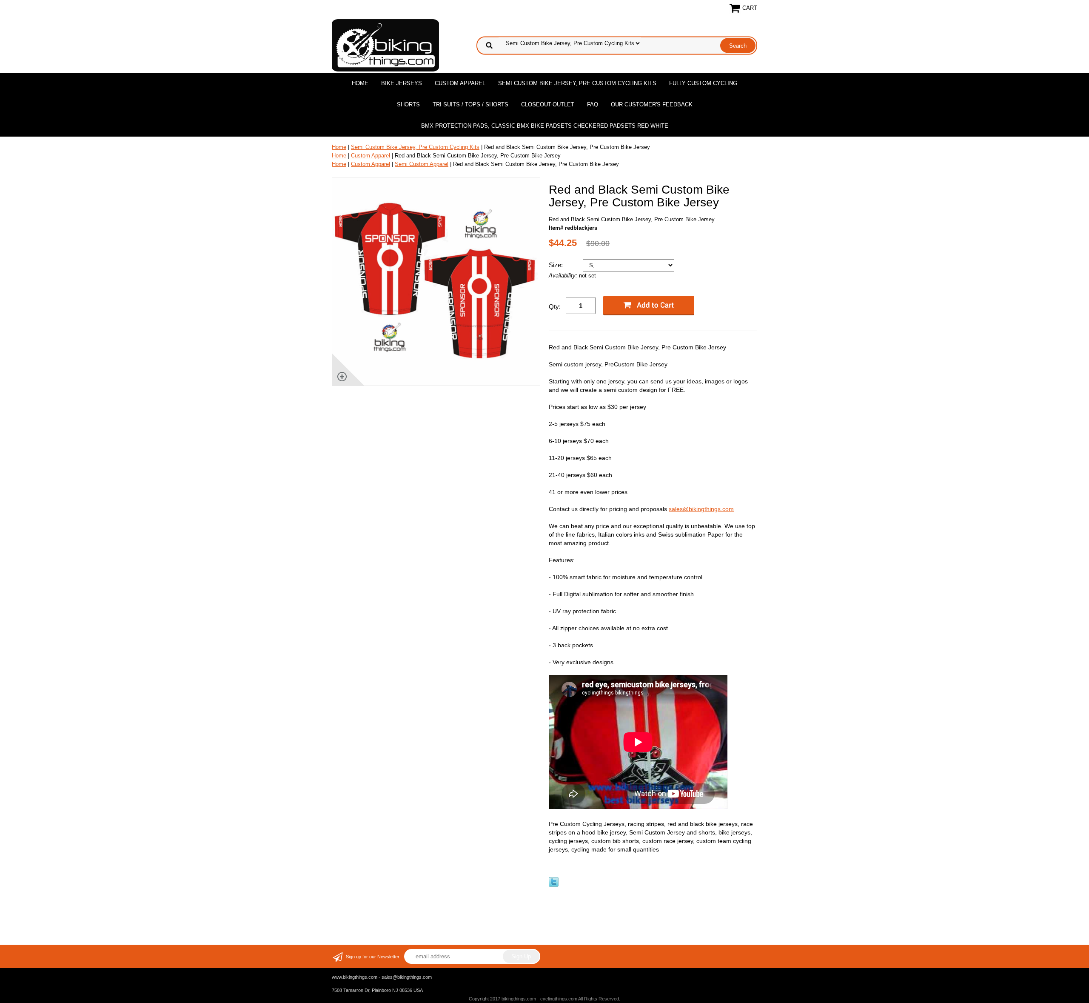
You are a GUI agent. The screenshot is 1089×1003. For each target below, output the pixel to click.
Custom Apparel (460, 83)
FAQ (592, 104)
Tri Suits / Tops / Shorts (470, 104)
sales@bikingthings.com (701, 509)
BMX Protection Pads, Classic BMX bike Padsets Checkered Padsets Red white (544, 126)
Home (360, 83)
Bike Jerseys (401, 83)
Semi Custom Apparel (421, 164)
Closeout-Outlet (547, 104)
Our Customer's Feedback (652, 104)
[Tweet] (554, 885)
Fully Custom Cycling (703, 83)
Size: (556, 265)
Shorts (408, 104)
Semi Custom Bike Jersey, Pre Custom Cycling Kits (577, 83)
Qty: (555, 306)
